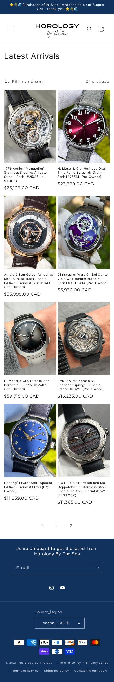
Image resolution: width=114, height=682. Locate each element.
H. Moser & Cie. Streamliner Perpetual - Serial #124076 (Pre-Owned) (26, 385)
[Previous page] (43, 525)
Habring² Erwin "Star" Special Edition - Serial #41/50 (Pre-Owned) (28, 487)
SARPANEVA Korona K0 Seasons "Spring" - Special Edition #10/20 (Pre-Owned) (81, 385)
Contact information (90, 670)
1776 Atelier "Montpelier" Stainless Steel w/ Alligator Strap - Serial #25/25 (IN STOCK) (26, 174)
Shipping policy (56, 670)
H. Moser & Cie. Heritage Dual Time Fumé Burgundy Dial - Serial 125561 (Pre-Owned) (82, 172)
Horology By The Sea (35, 662)
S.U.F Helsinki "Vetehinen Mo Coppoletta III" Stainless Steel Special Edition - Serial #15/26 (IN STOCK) (82, 489)
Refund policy (70, 663)
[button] (10, 29)
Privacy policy (97, 663)
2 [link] (71, 525)
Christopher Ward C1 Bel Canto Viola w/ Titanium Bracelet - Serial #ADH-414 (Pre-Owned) (83, 278)
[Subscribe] (97, 568)
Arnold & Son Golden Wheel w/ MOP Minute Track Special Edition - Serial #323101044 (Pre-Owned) (29, 280)
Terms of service (25, 670)
